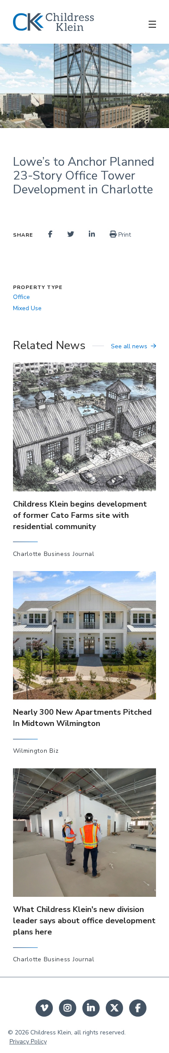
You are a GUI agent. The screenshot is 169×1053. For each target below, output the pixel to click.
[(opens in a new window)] (50, 235)
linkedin (91, 1008)
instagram (67, 1008)
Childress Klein (50, 1032)
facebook (137, 1008)
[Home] (53, 22)
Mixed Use (27, 308)
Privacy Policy (28, 1041)
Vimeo (44, 1008)
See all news (129, 346)
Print (124, 235)
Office (21, 297)
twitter (114, 1008)
